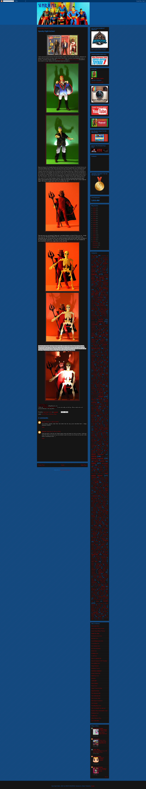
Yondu (101, 617)
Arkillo (100, 267)
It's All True (94, 655)
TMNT (99, 585)
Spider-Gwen (96, 553)
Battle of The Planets (103, 281)
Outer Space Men (97, 501)
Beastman (105, 284)
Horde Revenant (105, 404)
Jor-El (95, 426)
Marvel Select (104, 460)
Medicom (105, 465)
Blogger (92, 786)
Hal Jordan (102, 391)
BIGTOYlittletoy (103, 288)
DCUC (103, 339)
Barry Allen (93, 272)
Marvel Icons (103, 456)
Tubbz (106, 590)
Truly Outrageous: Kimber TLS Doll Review (103, 770)
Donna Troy (93, 351)
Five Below (95, 369)
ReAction (102, 519)
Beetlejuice (99, 285)
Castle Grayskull (102, 310)
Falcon (104, 361)
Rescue (92, 523)
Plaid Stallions (94, 683)
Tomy (94, 586)
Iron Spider (98, 417)
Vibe (92, 601)
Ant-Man (93, 263)
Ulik (105, 594)
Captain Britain (94, 307)
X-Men (99, 616)
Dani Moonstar (94, 330)
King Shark (106, 436)
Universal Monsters (103, 596)
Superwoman (93, 573)
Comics (100, 321)
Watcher (93, 607)
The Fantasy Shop (95, 698)
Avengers (93, 270)
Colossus (93, 321)
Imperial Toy (100, 412)
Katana (106, 431)
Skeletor (99, 547)
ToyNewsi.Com (95, 713)
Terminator (95, 577)
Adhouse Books (97, 259)
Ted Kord (95, 576)
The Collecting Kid (95, 695)
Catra (98, 311)
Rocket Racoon (94, 528)
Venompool (104, 599)
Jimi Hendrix (105, 422)
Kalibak (92, 431)
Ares (105, 266)
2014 (94, 233)
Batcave (99, 272)
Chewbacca (103, 313)
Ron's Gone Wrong (97, 529)
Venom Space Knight (97, 599)
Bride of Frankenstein (95, 301)
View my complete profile (97, 82)
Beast (95, 284)
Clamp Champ (94, 316)
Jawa (98, 419)
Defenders (96, 345)
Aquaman (93, 266)
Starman (97, 563)
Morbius (102, 481)
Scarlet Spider (103, 532)
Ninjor (105, 495)
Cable (103, 302)
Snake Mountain (94, 549)
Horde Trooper (95, 405)
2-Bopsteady (103, 255)
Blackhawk (96, 296)
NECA (106, 489)
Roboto (98, 527)
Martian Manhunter (97, 454)
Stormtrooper (99, 564)
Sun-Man (104, 566)
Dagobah (104, 329)
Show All (106, 776)
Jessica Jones (94, 422)
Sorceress (100, 552)
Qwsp (94, 517)
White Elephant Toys (96, 718)
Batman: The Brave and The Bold (99, 278)
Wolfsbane (106, 611)
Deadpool (102, 340)
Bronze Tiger (103, 301)
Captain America (100, 305)
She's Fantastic (97, 756)
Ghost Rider (95, 380)
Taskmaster (105, 574)
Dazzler (99, 333)
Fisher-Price (100, 368)
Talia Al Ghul (98, 574)
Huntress (102, 408)
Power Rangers (103, 510)
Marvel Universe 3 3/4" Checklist (99, 660)
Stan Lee (98, 560)
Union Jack (93, 596)
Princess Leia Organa (103, 512)
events (102, 360)
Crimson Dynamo (102, 327)
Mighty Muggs (100, 473)
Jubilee (106, 426)
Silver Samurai (102, 543)
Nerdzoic (93, 678)
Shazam (103, 538)
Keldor (99, 432)
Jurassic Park (95, 427)
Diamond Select (96, 348)
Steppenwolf (104, 563)
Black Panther (94, 293)
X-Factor (102, 615)
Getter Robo (105, 379)
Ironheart (104, 417)
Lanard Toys (101, 440)
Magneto (93, 450)
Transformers (102, 589)
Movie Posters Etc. (95, 673)
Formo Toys (100, 370)
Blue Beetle (100, 297)
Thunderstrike (103, 582)
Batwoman (99, 282)
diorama (106, 348)
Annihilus (105, 262)
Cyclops (99, 329)
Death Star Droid (102, 343)
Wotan (105, 613)
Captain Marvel (104, 309)
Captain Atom (94, 306)
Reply (43, 427)
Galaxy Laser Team (104, 375)
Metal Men (106, 470)
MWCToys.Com (95, 675)
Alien (105, 261)
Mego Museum (95, 665)
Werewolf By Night (94, 608)
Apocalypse (96, 264)
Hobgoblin (102, 402)
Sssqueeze (93, 560)
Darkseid (100, 332)
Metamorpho (93, 473)
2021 (94, 218)
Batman (94, 274)
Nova (103, 497)
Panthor (104, 501)
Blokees (106, 296)
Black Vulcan (103, 293)
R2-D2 (97, 517)
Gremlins (93, 387)
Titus (95, 585)
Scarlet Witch (94, 533)
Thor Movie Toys (101, 580)
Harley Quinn (93, 396)
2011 (94, 239)
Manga (105, 451)
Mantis (104, 453)
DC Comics (94, 336)
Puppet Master (100, 516)
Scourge (101, 533)
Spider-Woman (97, 557)
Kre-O (97, 439)
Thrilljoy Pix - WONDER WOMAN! (102, 759)
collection (100, 319)
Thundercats (94, 582)
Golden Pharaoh (105, 382)
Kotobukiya (104, 437)
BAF (104, 270)
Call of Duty (94, 303)
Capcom (101, 303)
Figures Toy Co (95, 366)
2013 (94, 235)
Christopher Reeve (95, 315)
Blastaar (101, 296)
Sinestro (103, 544)
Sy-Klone (104, 573)
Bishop (101, 289)
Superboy (93, 570)
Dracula (99, 355)
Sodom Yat (101, 549)
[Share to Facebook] (66, 412)
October (95, 247)
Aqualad (104, 264)
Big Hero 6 (93, 288)
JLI (101, 423)
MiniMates (93, 477)
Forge (95, 370)
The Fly (97, 578)
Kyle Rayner (94, 440)
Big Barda (104, 286)
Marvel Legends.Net (96, 658)
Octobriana (93, 499)
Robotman (93, 527)
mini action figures (99, 474)
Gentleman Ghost (98, 379)
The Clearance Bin (95, 693)
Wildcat (96, 611)
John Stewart (100, 425)
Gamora (99, 377)
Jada (98, 418)
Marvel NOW (94, 460)
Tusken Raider (101, 593)
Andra (97, 262)
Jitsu (94, 423)
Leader (92, 442)
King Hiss (104, 435)
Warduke (99, 604)
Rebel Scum (94, 685)
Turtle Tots (101, 591)
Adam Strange (97, 258)
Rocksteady (101, 528)
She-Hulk (93, 540)
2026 (94, 208)
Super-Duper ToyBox (98, 78)
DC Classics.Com (95, 646)
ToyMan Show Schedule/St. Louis (99, 710)
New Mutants (103, 493)
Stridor (102, 565)
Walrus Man (102, 603)
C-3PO (98, 302)
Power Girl (95, 510)
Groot (105, 387)
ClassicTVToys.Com (73, 59)
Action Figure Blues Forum (97, 628)
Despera (93, 347)
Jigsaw (100, 422)
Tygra (96, 594)
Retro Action (99, 523)
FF (97, 365)
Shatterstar (98, 538)
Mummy (93, 487)
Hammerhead (95, 393)
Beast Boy (100, 284)
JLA (98, 423)
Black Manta (103, 292)
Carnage (95, 310)
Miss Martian (101, 477)
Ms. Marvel (105, 485)
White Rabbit (103, 610)
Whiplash (102, 608)
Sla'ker (92, 548)
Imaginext (98, 410)
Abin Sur (100, 257)
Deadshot (93, 342)
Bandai (93, 271)
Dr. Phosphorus (102, 353)
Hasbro (100, 397)
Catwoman (102, 311)
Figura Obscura (103, 365)
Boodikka (96, 298)
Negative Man (96, 490)
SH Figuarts (105, 534)
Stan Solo (104, 560)
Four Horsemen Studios (98, 371)
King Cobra (99, 435)
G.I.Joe (106, 374)
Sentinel (94, 534)
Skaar (92, 545)
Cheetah (93, 313)
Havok (92, 398)
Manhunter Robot (95, 453)
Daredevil (103, 330)
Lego (100, 444)
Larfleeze (105, 441)
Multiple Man (96, 486)
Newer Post (41, 465)
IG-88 (92, 410)
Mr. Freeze (93, 483)
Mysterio (106, 487)
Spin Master (103, 557)
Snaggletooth (98, 548)
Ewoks (96, 361)
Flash (106, 369)
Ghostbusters (102, 380)
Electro (104, 357)
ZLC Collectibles (95, 720)
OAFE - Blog (96, 749)
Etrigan (97, 360)
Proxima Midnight (102, 515)
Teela (100, 576)
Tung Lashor (95, 591)
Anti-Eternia (98, 263)
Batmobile (98, 280)
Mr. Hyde (100, 483)
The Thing (103, 578)
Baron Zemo (104, 271)
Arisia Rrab (93, 267)
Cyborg (100, 328)
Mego (55, 414)
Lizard (105, 446)
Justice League (104, 427)
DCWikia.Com (94, 653)
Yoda (97, 617)
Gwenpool (106, 389)
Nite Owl (93, 497)
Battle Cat (95, 281)
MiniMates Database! (96, 670)
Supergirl (93, 572)
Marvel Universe (99, 461)
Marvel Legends (97, 458)
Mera (96, 470)
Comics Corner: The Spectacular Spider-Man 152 (102, 742)
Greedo (92, 384)
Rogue (106, 528)
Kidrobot (92, 434)
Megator (106, 467)
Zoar (97, 619)
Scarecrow (95, 532)
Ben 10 (103, 285)
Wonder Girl (103, 612)
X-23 (97, 615)
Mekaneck (102, 469)
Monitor (100, 479)
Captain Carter (103, 307)
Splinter (98, 558)
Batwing (93, 282)
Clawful (101, 318)
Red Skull (102, 520)
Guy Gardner (99, 389)
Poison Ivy (101, 508)
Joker (106, 425)
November (95, 245)
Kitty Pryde (95, 437)
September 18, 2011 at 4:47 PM (54, 431)
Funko (100, 374)
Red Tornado (98, 521)
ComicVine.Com (95, 643)
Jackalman (93, 418)
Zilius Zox (93, 619)
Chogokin (93, 314)
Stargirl (92, 563)
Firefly (104, 366)
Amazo (92, 262)
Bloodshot (94, 297)
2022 (94, 216)
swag (99, 573)
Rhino (101, 524)
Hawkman (93, 399)
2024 (94, 212)
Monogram (106, 479)
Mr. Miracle (106, 483)
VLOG (105, 601)
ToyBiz (103, 586)
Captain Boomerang (102, 306)
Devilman (98, 347)
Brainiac (100, 300)
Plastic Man (98, 506)
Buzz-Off (93, 302)
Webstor (98, 607)
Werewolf (104, 607)
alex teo (43, 421)
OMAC (102, 499)
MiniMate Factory (95, 668)
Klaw (100, 437)
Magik (105, 449)
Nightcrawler (105, 494)
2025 (94, 210)
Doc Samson (103, 349)
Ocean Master (103, 498)
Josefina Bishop (101, 426)
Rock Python (104, 527)
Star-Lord (104, 561)
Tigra (104, 583)
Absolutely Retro (95, 626)
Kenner (104, 432)
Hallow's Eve (93, 392)
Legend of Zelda (99, 442)
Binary (96, 289)
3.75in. (93, 257)
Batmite (92, 280)
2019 (94, 222)
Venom (106, 598)
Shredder (96, 541)
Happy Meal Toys (102, 395)
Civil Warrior (104, 315)
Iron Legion (104, 414)
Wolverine (95, 612)
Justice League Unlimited (101, 429)
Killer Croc (98, 434)
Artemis (92, 268)
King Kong (93, 436)
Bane (99, 271)
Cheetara (98, 313)
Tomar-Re (106, 585)
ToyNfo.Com (94, 715)
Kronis (101, 439)
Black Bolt (98, 291)
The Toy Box (96, 739)
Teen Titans (105, 576)
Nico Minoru (99, 494)
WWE (92, 615)
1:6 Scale (94, 255)
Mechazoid (99, 465)
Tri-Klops (98, 590)
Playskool (106, 507)
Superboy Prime (102, 570)
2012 (94, 237)
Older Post (84, 465)
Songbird (104, 550)
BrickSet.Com (94, 638)
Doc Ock (96, 349)
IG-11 (105, 409)
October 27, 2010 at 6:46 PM (52, 421)
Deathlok (93, 344)
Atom (98, 268)
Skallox (96, 545)
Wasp (104, 606)
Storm (92, 564)
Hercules (100, 401)
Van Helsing (101, 598)
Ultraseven (99, 595)
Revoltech (97, 524)
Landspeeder (99, 441)
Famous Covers (95, 362)
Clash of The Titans (102, 316)
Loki (96, 448)
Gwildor (94, 391)
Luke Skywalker (97, 449)
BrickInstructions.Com (96, 636)
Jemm (105, 421)
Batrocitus (106, 280)
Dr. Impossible (105, 352)
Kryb (105, 439)
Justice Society (97, 430)
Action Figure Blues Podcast (98, 631)
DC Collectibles (101, 334)
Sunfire (92, 568)
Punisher (93, 516)
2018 (94, 224)
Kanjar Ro (101, 431)
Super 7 (98, 568)
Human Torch (94, 408)
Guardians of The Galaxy (97, 388)
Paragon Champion (102, 502)
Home (62, 465)
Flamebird (101, 369)
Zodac (101, 619)
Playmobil (94, 507)
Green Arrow (99, 384)
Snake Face (104, 548)
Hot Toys (102, 405)
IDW (102, 409)
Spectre (106, 552)
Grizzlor (99, 387)
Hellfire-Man (95, 401)
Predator (99, 511)
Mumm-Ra (104, 486)
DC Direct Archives (95, 648)
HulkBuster (103, 406)
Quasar (106, 516)
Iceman (97, 409)
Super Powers (102, 569)
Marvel (93, 456)
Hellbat (106, 399)
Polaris (106, 508)
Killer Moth (104, 434)
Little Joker (99, 446)
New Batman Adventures (102, 492)
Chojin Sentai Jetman (101, 314)
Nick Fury (93, 494)
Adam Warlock (105, 258)
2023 (94, 214)
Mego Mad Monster (60, 59)
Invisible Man (100, 413)
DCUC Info (94, 650)
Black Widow (94, 294)
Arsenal (104, 267)
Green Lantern (100, 386)
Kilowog (93, 435)
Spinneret (93, 558)
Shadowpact (104, 536)
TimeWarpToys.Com (96, 705)
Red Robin (97, 520)
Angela (100, 262)
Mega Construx (99, 467)
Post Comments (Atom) (65, 470)
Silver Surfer (94, 544)
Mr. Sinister (95, 485)
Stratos (97, 565)
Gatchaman (93, 378)
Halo (107, 392)
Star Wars (94, 561)
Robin (95, 525)
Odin (98, 499)
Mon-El (96, 479)
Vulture (97, 603)
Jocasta (104, 423)
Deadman (93, 340)
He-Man (101, 399)
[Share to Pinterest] (67, 412)
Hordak (98, 404)
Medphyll (95, 466)
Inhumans (106, 412)
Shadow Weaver (96, 536)
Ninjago (101, 495)
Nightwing (95, 495)
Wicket (92, 611)
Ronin (105, 529)
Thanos (100, 577)
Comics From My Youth (98, 322)
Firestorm (93, 368)
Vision (97, 601)
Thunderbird (93, 581)
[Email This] (61, 412)
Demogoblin (103, 345)
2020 (94, 220)
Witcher (101, 611)
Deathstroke (105, 344)
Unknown (44, 431)
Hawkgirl (104, 398)
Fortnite (106, 370)
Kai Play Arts (103, 430)
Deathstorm (98, 344)
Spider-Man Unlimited (99, 556)
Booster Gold (101, 298)
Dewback (104, 347)
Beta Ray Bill (98, 286)
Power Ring (93, 511)
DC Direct (105, 336)
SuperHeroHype (95, 690)
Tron (103, 590)
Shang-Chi (101, 537)
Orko (107, 499)
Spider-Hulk (104, 553)
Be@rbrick (105, 282)
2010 (94, 241)
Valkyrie (95, 598)
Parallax (92, 503)
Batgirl (104, 272)
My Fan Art (99, 487)
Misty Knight (98, 478)
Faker (100, 361)
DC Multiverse (98, 337)
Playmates (105, 506)
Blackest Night (104, 294)
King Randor (99, 436)
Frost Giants (94, 374)
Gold (99, 382)
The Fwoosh (94, 703)
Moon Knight (96, 481)
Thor (92, 580)
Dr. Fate (99, 352)
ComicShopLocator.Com (97, 641)
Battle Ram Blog (95, 633)
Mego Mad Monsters (43, 405)
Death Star (95, 343)
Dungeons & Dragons (95, 357)
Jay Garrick (103, 419)
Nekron (102, 490)
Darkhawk (93, 332)
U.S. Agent (101, 594)
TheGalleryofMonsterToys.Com (50, 407)
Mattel (93, 463)
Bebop (94, 285)
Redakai (104, 521)
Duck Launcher (102, 356)
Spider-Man (94, 554)
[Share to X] (64, 412)
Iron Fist (98, 414)
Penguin (104, 503)
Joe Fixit (93, 425)
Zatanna (105, 617)
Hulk (97, 406)
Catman (93, 311)
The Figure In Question (97, 700)
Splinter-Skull (104, 558)
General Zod (100, 378)
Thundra (93, 583)
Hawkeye (98, 398)
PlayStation (95, 508)
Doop (99, 351)
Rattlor (98, 519)
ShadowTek (93, 537)
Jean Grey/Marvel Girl (96, 421)
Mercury (100, 470)
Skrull (105, 547)
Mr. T (100, 485)
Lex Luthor (103, 445)
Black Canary (105, 291)
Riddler (106, 524)
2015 (94, 230)
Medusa (101, 466)
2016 (94, 228)
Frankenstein (102, 373)
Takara (92, 574)
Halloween (51, 414)
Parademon (93, 502)
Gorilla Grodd (103, 383)
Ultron (104, 595)
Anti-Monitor (105, 263)
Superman (101, 572)
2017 (94, 226)
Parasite (98, 503)
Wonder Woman (95, 613)
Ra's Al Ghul (103, 517)
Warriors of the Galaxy (96, 606)
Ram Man (93, 519)
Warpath (104, 604)
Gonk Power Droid (96, 383)
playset (100, 507)
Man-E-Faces (98, 451)
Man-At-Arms (100, 450)
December (95, 243)
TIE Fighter (98, 583)
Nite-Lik (98, 497)
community (94, 324)
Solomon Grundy (96, 550)
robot (103, 525)
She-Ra (99, 540)
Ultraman (93, 595)
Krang (92, 439)
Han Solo (101, 393)
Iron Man (94, 416)
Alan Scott (100, 261)
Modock (103, 478)
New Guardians (96, 493)
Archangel (101, 266)
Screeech (106, 533)
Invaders (94, 413)
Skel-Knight (102, 545)
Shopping (105, 540)
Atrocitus (104, 268)
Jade (102, 418)
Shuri (101, 541)
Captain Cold (94, 309)
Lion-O (92, 446)
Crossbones (93, 328)
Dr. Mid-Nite (95, 353)
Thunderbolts (102, 581)
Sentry (99, 534)
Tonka (98, 586)
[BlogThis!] (63, 412)
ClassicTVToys (45, 414)
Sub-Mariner (98, 566)
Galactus (96, 375)
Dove (103, 351)
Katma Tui (94, 432)
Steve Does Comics (98, 728)
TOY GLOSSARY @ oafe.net (98, 708)
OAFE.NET (94, 680)
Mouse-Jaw (104, 482)
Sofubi (107, 549)
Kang (97, 431)
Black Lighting (96, 292)
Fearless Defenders (100, 364)
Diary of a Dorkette (98, 767)
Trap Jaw (93, 590)
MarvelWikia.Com (95, 663)
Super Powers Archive (96, 688)
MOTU (97, 482)
